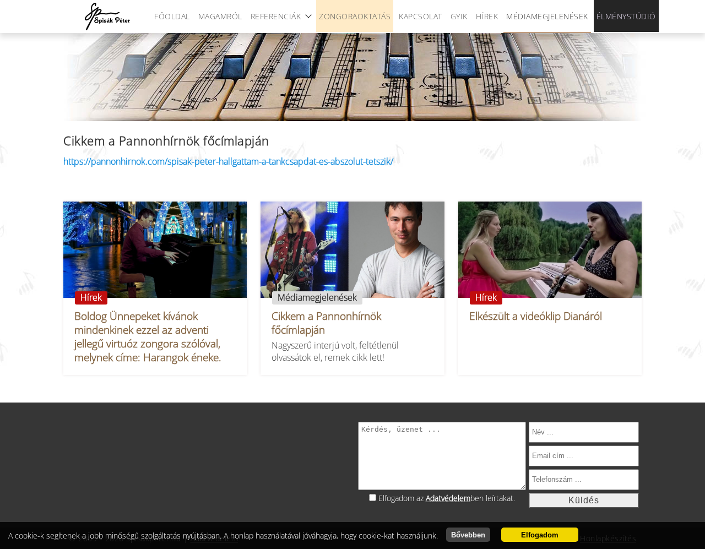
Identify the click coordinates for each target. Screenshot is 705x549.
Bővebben (468, 535)
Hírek (487, 16)
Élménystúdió (626, 16)
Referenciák (276, 16)
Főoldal (172, 16)
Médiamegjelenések (547, 16)
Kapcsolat (420, 16)
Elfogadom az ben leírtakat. (446, 498)
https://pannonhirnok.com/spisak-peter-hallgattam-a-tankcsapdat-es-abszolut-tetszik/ (228, 161)
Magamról (220, 16)
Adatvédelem (448, 498)
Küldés (583, 500)
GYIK (459, 16)
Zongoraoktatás (355, 16)
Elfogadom (539, 535)
